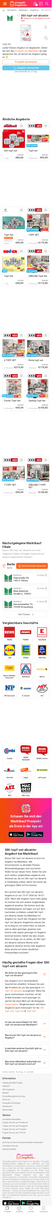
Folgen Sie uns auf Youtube (14, 1129)
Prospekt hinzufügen (11, 1103)
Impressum (7, 1106)
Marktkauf (23, 10)
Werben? (6, 1086)
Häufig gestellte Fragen (12, 1083)
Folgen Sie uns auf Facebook (15, 1122)
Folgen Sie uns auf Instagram (15, 1126)
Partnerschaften (9, 1149)
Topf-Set (31, 1011)
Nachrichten (7, 1110)
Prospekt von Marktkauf (27, 51)
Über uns (6, 1099)
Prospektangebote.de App (13, 1096)
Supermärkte (11, 1004)
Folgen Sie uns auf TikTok (13, 1133)
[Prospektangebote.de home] (19, 4)
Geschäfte (11, 10)
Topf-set (19, 1011)
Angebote (34, 10)
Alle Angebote (8, 1089)
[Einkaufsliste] (41, 3)
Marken (5, 1093)
